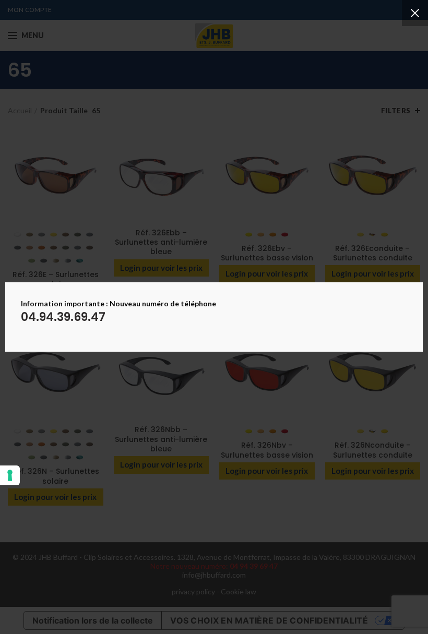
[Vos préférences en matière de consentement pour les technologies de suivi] (10, 475)
